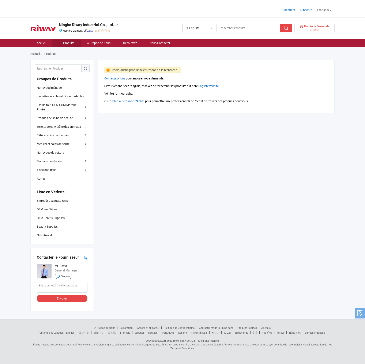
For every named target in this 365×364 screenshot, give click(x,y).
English (70, 332)
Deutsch (153, 332)
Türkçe (280, 332)
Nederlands (241, 332)
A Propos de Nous (98, 43)
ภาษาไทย (267, 332)
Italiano (182, 332)
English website (208, 86)
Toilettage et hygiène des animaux (59, 127)
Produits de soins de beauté (55, 118)
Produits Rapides (247, 327)
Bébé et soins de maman (53, 135)
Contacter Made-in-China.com (216, 327)
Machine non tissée (49, 161)
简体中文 (84, 332)
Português (168, 332)
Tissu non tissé (46, 170)
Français (125, 332)
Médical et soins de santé (53, 144)
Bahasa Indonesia (315, 332)
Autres (41, 178)
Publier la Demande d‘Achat (126, 101)
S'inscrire (306, 10)
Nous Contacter (160, 43)
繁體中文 (99, 332)
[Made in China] (57, 8)
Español (139, 332)
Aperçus (266, 327)
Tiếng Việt (295, 332)
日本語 (112, 332)
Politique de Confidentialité (179, 327)
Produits (68, 43)
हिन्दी (255, 332)
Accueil (41, 43)
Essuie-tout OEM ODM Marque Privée (56, 107)
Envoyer (62, 298)
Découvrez (130, 43)
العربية (227, 332)
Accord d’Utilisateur (148, 327)
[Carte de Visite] (85, 257)
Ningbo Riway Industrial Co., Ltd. (86, 25)
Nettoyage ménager (50, 88)
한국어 (215, 332)
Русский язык (199, 332)
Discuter (65, 276)
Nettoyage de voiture (50, 152)
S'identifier (288, 10)
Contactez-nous (114, 78)
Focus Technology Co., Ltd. (180, 340)
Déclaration (126, 327)
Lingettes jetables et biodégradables (60, 96)
